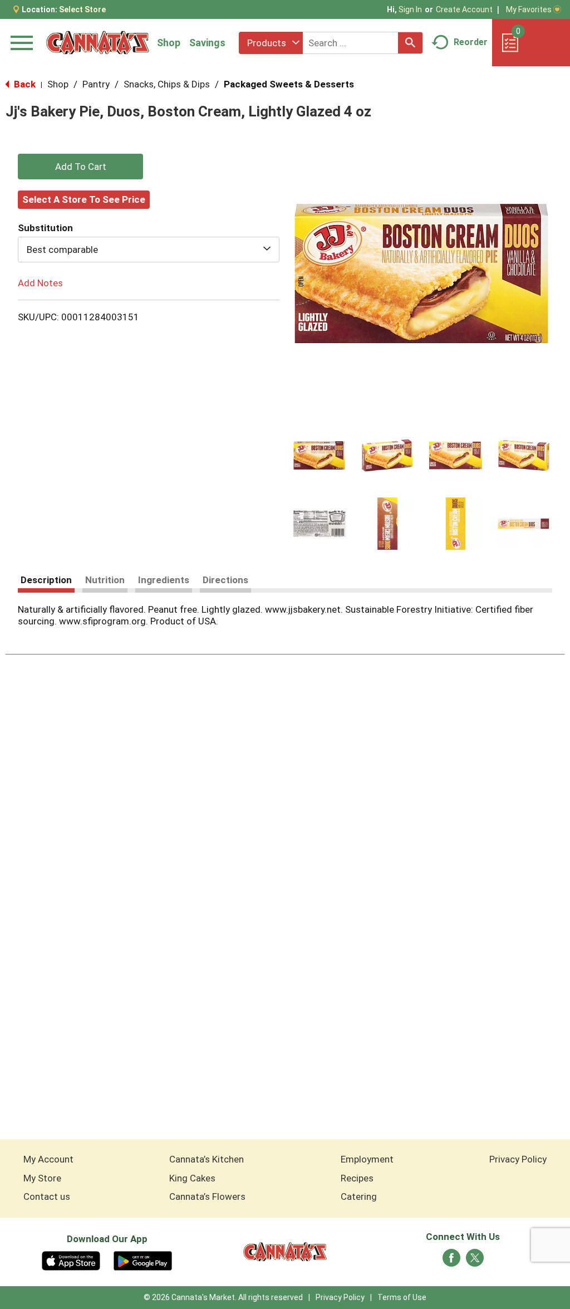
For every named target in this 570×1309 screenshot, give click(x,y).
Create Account (464, 9)
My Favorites (529, 9)
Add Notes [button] (40, 283)
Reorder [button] (471, 42)
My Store (42, 1178)
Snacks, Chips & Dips (167, 84)
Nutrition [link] (105, 579)
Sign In (410, 9)
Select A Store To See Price (83, 199)
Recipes (357, 1178)
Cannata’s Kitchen (206, 1159)
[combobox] (271, 43)
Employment (367, 1159)
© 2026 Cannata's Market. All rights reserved (223, 1297)
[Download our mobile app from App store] (71, 1260)
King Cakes (192, 1178)
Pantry (96, 84)
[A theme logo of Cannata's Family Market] (97, 43)
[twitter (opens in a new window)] (475, 1261)
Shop (168, 42)
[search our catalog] (410, 42)
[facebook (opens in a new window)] (451, 1261)
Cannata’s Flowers (207, 1196)
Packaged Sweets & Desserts (289, 84)
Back (24, 84)
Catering (359, 1196)
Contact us (46, 1196)
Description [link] (46, 579)
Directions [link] (225, 579)
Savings (207, 42)
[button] (319, 455)
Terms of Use (401, 1297)
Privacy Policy (518, 1159)
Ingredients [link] (163, 579)
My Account (48, 1159)
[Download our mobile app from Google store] (143, 1260)
